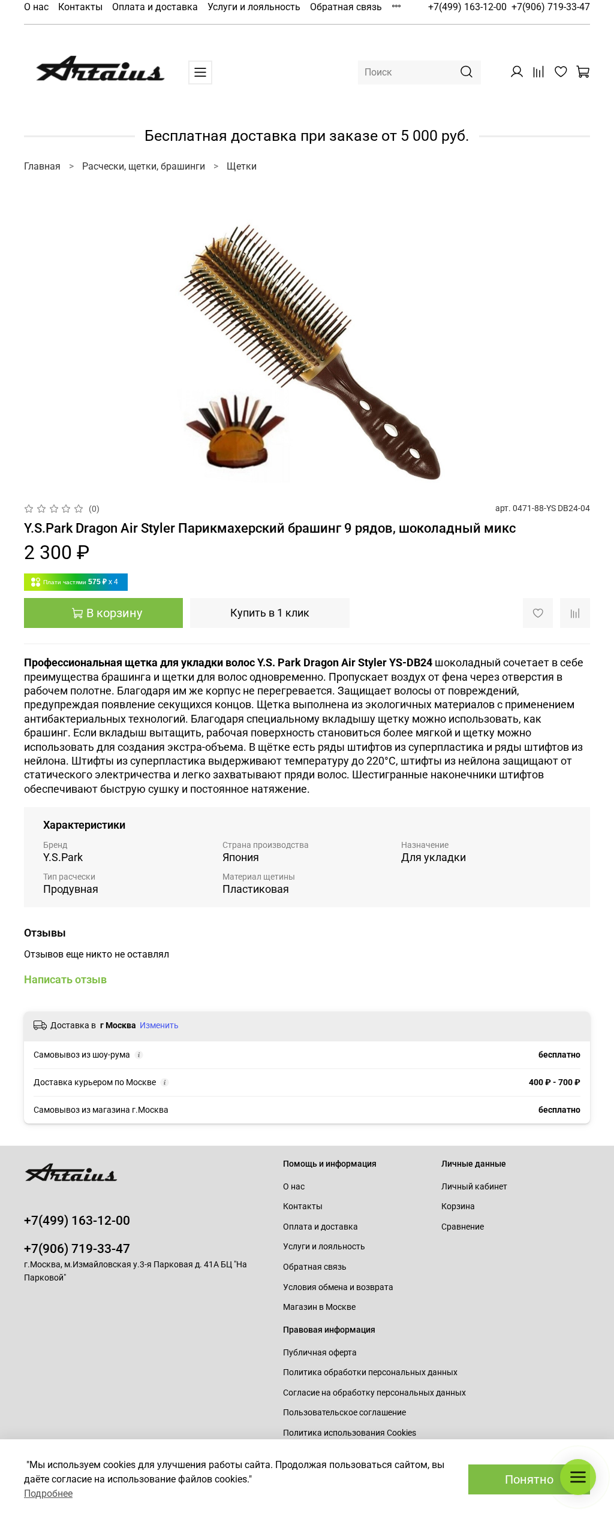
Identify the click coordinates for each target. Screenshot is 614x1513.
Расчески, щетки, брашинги (143, 166)
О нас (36, 7)
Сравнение (462, 1227)
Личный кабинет (474, 1187)
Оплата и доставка (155, 7)
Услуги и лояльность (253, 7)
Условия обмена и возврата (338, 1287)
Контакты (80, 7)
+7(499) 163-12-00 (467, 7)
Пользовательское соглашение (344, 1413)
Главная (42, 166)
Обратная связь (346, 7)
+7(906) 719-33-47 (550, 7)
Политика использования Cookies (349, 1433)
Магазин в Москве (319, 1307)
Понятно (529, 1479)
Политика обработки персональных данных (370, 1372)
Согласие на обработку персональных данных (374, 1393)
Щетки (242, 166)
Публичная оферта (320, 1353)
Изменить (159, 1025)
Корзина (458, 1206)
